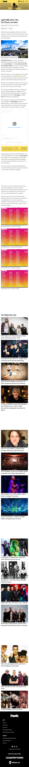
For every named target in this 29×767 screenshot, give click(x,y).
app (2, 78)
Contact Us (5, 742)
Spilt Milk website (19, 76)
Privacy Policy (5, 724)
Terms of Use (5, 727)
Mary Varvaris (16, 25)
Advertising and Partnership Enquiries (9, 738)
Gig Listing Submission (7, 740)
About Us (4, 722)
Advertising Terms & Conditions (8, 732)
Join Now (24, 148)
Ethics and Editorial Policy (7, 729)
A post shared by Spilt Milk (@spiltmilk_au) (14, 142)
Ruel (13, 64)
